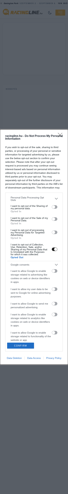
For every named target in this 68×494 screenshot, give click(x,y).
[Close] (61, 136)
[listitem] (34, 198)
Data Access (34, 358)
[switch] (54, 207)
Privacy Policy (53, 358)
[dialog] (34, 247)
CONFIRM (20, 345)
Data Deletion (14, 358)
